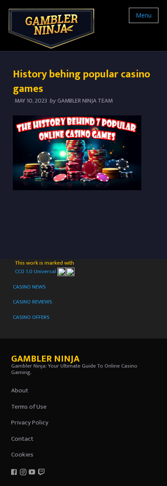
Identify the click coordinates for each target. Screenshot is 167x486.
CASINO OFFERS (31, 317)
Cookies (22, 454)
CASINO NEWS (29, 287)
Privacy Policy (29, 422)
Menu (144, 15)
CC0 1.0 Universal (36, 271)
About (19, 390)
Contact (22, 438)
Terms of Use (29, 406)
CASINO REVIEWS (32, 301)
